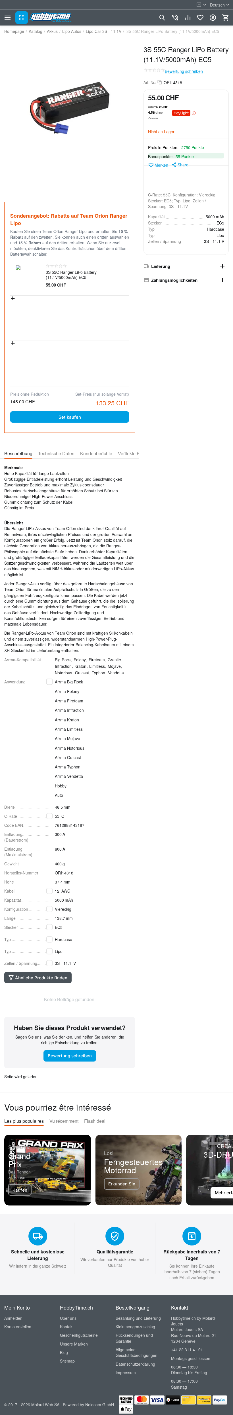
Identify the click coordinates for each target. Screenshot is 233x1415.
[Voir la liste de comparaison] (188, 17)
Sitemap (67, 1361)
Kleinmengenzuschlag (135, 1326)
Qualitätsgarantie (115, 1251)
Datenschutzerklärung (135, 1364)
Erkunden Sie (121, 1184)
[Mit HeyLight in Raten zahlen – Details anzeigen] (194, 113)
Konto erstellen (17, 1326)
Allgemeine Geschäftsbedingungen (136, 1352)
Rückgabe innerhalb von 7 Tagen (191, 1254)
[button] (179, 165)
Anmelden (13, 1318)
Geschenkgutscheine (79, 1335)
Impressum (126, 1372)
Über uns (68, 1318)
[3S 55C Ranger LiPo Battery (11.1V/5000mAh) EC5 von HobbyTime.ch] (69, 108)
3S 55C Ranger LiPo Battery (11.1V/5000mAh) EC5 (71, 275)
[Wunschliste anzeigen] (200, 17)
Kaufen (20, 1190)
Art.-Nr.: (149, 82)
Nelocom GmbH (99, 1404)
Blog (64, 1352)
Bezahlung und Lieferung (138, 1318)
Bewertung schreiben (184, 71)
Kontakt (67, 1326)
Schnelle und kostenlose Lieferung (38, 1254)
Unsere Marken (74, 1344)
